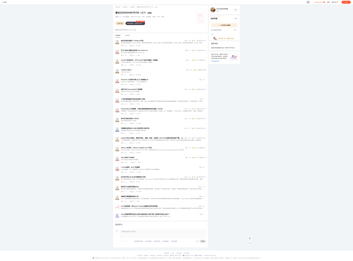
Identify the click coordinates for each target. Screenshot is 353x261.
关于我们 (139, 255)
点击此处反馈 (215, 61)
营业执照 (235, 258)
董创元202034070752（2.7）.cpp (133, 12)
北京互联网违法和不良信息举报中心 (157, 258)
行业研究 (125, 7)
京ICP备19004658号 (115, 258)
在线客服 (199, 255)
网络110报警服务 (177, 258)
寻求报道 (159, 255)
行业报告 (132, 7)
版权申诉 (221, 258)
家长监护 (169, 258)
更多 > (236, 18)
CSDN (172, 253)
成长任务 (334, 2)
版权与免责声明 (214, 258)
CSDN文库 (179, 253)
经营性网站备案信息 (142, 258)
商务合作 (152, 255)
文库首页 (117, 7)
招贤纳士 (146, 255)
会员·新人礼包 (319, 2)
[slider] (124, 241)
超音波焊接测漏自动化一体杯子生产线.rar (223, 47)
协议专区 (166, 255)
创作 (346, 2)
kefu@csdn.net (189, 255)
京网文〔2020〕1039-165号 (129, 258)
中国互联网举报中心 (187, 258)
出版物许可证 (228, 258)
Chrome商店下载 (197, 258)
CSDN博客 (186, 253)
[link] (117, 7)
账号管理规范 (206, 258)
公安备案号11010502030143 (101, 258)
